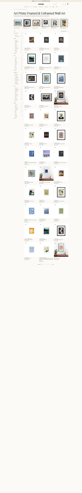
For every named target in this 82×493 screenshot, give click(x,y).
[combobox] (57, 4)
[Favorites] (65, 4)
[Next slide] (69, 23)
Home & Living (41, 6)
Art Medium (15, 72)
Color (14, 55)
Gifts (50, 6)
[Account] (63, 4)
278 (51, 264)
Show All (15, 53)
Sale (53, 6)
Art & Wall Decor (35, 6)
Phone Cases (46, 6)
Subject (15, 38)
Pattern (15, 103)
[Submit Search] (54, 4)
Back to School (26, 6)
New (30, 6)
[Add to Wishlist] (26, 33)
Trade (57, 6)
